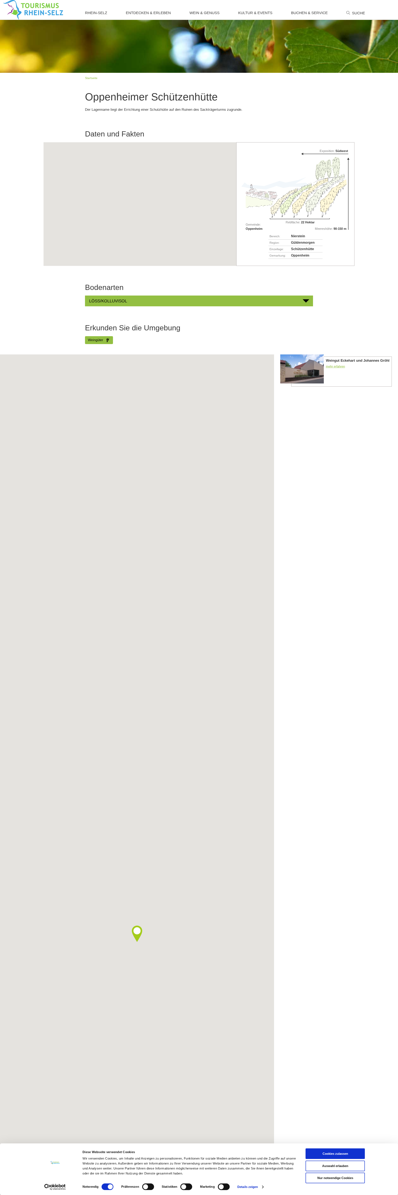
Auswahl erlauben (335, 1166)
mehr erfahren (336, 370)
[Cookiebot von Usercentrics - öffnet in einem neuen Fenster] (55, 1187)
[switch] (148, 1186)
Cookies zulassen (335, 1153)
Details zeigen (247, 1187)
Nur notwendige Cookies (335, 1178)
